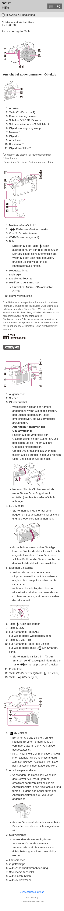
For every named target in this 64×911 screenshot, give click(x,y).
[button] (58, 6)
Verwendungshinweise (32, 892)
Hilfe (5, 8)
